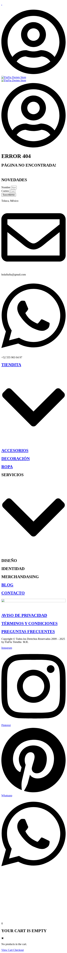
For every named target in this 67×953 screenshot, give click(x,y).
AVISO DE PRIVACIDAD (24, 615)
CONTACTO (13, 593)
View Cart (7, 950)
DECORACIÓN (15, 458)
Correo (5, 190)
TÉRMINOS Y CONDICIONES (29, 623)
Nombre (6, 187)
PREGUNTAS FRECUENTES (28, 631)
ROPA (7, 466)
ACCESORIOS (14, 450)
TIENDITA (11, 364)
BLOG (7, 585)
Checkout (18, 950)
